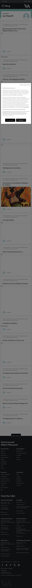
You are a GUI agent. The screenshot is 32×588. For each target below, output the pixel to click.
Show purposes (10, 120)
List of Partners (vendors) (7, 115)
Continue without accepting (25, 84)
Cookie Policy (26, 107)
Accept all (21, 120)
